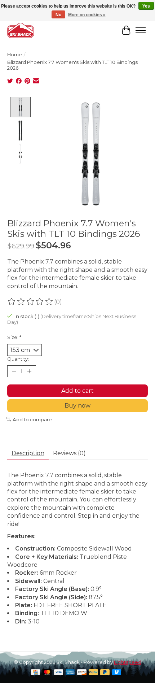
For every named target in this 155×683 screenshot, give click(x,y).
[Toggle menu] (140, 30)
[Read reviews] (30, 301)
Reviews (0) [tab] (69, 453)
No (58, 14)
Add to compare (32, 419)
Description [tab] (28, 453)
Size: (14, 337)
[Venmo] (116, 672)
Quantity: (18, 359)
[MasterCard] (47, 672)
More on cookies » (87, 14)
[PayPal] (93, 672)
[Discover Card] (82, 672)
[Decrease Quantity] (14, 371)
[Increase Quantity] (29, 371)
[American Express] (70, 672)
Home (14, 54)
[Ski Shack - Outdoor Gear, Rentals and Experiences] (20, 30)
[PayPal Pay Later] (105, 672)
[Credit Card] (35, 672)
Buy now (77, 405)
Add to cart (77, 390)
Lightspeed (127, 662)
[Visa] (58, 672)
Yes (146, 6)
